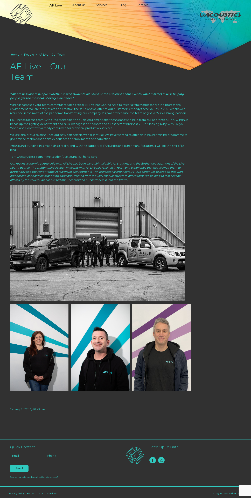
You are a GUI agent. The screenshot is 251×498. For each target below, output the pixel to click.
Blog (123, 5)
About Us (79, 5)
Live (55, 5)
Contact (142, 5)
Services (101, 5)
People (29, 54)
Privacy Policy (16, 493)
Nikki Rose (39, 409)
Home (15, 54)
